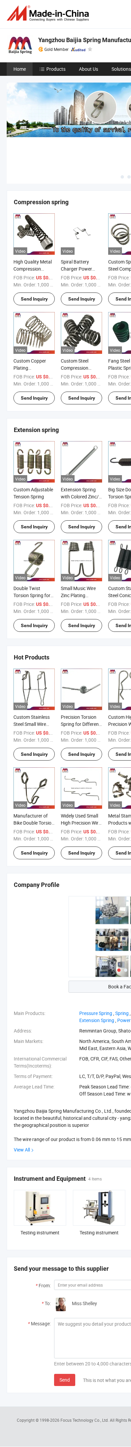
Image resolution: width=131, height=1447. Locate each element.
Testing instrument (39, 1232)
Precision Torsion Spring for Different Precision (80, 724)
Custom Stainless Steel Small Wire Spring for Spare (31, 724)
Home (19, 69)
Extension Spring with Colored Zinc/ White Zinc (80, 496)
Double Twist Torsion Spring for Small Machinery (31, 595)
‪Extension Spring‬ (96, 1020)
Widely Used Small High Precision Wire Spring (81, 822)
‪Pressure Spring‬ (95, 1013)
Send (64, 1380)
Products (56, 69)
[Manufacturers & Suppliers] (49, 13)
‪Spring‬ (122, 1013)
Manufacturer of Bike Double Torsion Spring (33, 822)
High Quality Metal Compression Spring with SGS (32, 268)
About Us (88, 69)
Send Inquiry (34, 299)
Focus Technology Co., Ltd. (85, 1420)
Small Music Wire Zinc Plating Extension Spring (78, 595)
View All (22, 1149)
